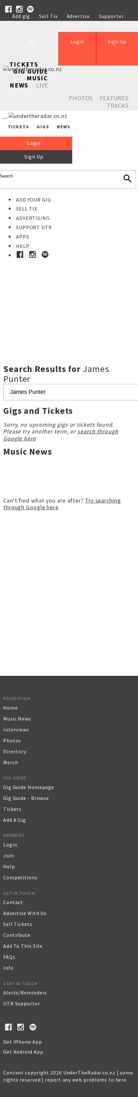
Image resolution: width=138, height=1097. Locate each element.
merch (10, 762)
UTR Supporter (21, 1003)
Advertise (78, 16)
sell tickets (17, 924)
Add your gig (33, 199)
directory (14, 751)
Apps (22, 236)
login (10, 844)
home (10, 707)
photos (12, 740)
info (8, 968)
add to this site (23, 946)
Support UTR (34, 227)
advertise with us (25, 913)
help (9, 866)
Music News (29, 81)
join (8, 855)
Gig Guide (30, 71)
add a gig (14, 820)
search (37, 48)
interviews (16, 729)
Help (18, 23)
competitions (20, 877)
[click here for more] (69, 297)
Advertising (33, 218)
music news (17, 718)
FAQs (9, 957)
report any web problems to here (85, 1079)
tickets (12, 809)
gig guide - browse (26, 798)
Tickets (24, 64)
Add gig (21, 16)
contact (13, 902)
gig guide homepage (28, 787)
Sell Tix (48, 16)
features (114, 98)
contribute (16, 935)
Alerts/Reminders (25, 992)
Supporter (111, 16)
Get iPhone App (22, 1041)
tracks (117, 105)
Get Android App (23, 1051)
